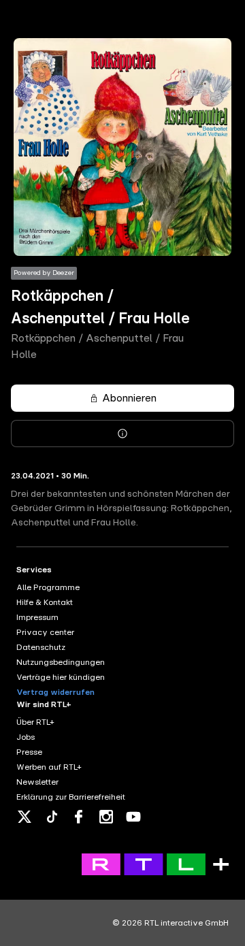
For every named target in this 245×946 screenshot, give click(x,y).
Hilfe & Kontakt (44, 602)
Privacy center (45, 632)
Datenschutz (40, 647)
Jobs (25, 737)
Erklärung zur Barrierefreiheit (70, 797)
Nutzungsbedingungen (60, 662)
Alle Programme (48, 587)
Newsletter (37, 782)
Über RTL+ (35, 722)
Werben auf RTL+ (49, 767)
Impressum (37, 617)
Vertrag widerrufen (55, 692)
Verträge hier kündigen (60, 677)
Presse (29, 752)
